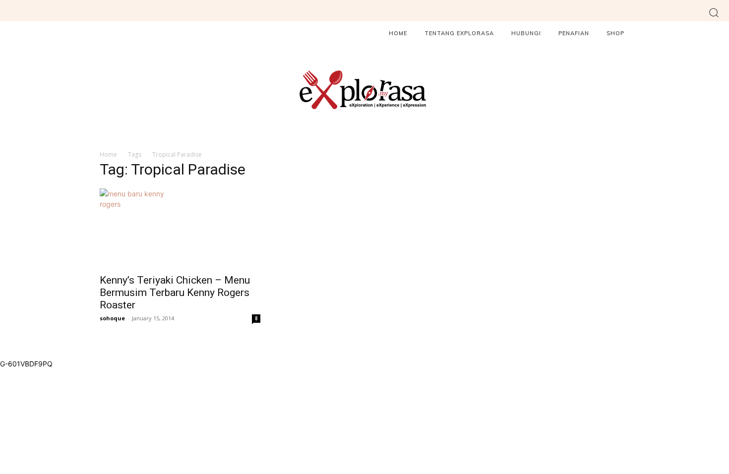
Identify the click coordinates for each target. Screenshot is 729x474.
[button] (714, 12)
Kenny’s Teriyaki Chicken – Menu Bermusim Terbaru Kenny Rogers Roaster (175, 292)
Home (108, 154)
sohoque (112, 318)
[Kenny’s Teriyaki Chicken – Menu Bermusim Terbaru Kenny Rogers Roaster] (180, 228)
